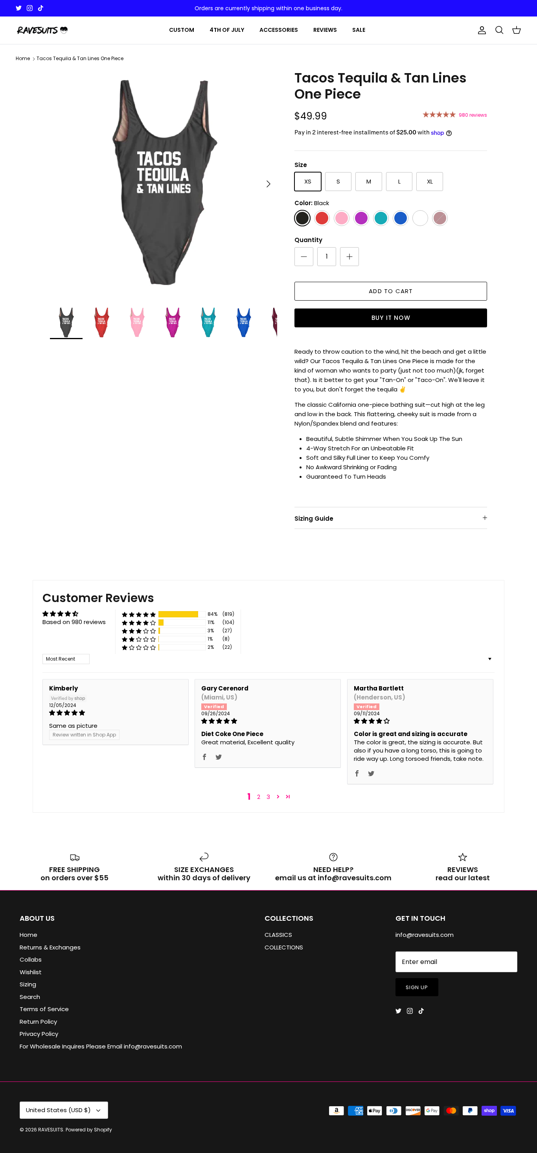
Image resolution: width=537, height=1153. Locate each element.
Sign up (417, 987)
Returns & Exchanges (50, 947)
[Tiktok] (41, 8)
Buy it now (390, 318)
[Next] (268, 184)
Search (30, 997)
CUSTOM (181, 30)
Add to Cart (391, 291)
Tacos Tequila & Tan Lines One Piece (80, 58)
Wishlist (31, 972)
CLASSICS (278, 935)
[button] (139, 614)
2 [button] (258, 797)
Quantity (308, 240)
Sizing (28, 984)
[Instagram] (30, 8)
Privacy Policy (39, 1034)
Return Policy (38, 1021)
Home (23, 58)
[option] (164, 183)
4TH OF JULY (227, 30)
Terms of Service (44, 1009)
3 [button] (268, 797)
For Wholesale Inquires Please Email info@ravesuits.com (101, 1046)
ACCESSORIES (278, 30)
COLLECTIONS (284, 947)
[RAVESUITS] (42, 30)
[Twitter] (19, 8)
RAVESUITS (50, 1129)
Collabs (31, 959)
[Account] (480, 30)
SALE (358, 30)
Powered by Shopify (89, 1129)
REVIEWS (325, 30)
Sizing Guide (313, 518)
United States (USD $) (58, 1110)
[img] (115, 713)
